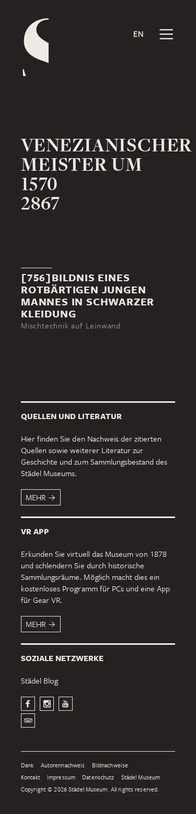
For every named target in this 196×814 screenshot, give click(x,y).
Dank (27, 765)
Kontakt (30, 778)
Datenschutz (98, 778)
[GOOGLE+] (66, 704)
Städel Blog (39, 680)
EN (138, 33)
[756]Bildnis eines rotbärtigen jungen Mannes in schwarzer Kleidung (87, 295)
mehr (35, 497)
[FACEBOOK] (28, 704)
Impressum (61, 778)
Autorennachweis (63, 765)
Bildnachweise (110, 765)
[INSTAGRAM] (47, 704)
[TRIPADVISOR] (28, 720)
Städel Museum (140, 778)
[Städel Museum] (35, 47)
